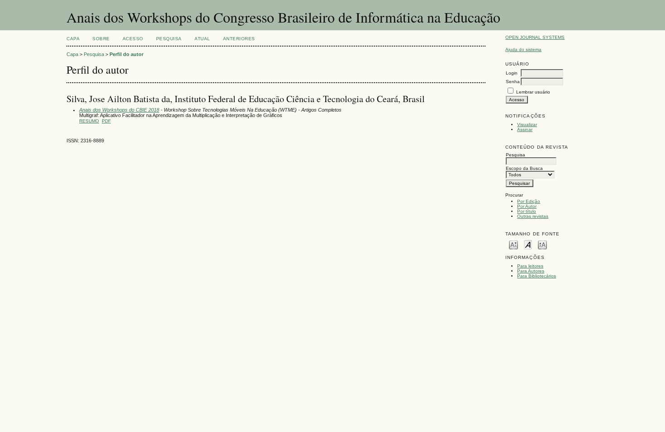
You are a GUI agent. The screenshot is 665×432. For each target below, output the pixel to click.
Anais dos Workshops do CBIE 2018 (119, 110)
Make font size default (527, 244)
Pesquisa (169, 38)
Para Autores (530, 270)
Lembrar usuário (533, 91)
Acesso (133, 38)
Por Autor (527, 206)
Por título (526, 211)
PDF (106, 120)
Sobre (101, 38)
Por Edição (528, 201)
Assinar (524, 129)
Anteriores (239, 38)
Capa (73, 38)
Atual (202, 38)
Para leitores (530, 265)
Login (512, 72)
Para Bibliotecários (536, 275)
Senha (513, 81)
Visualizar (527, 124)
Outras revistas (532, 216)
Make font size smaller (513, 244)
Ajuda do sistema (523, 49)
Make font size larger (542, 244)
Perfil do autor (126, 54)
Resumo (89, 120)
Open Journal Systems (535, 37)
